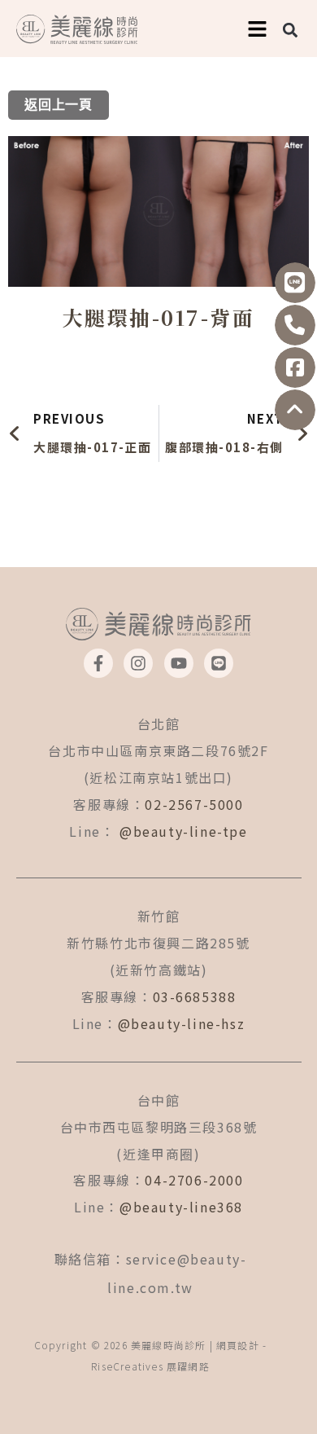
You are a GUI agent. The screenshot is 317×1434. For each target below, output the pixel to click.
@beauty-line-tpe (183, 831)
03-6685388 (195, 996)
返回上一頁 (58, 105)
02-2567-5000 (194, 804)
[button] (290, 29)
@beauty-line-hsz (181, 1023)
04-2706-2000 (194, 1180)
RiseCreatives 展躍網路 (150, 1366)
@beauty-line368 (181, 1206)
